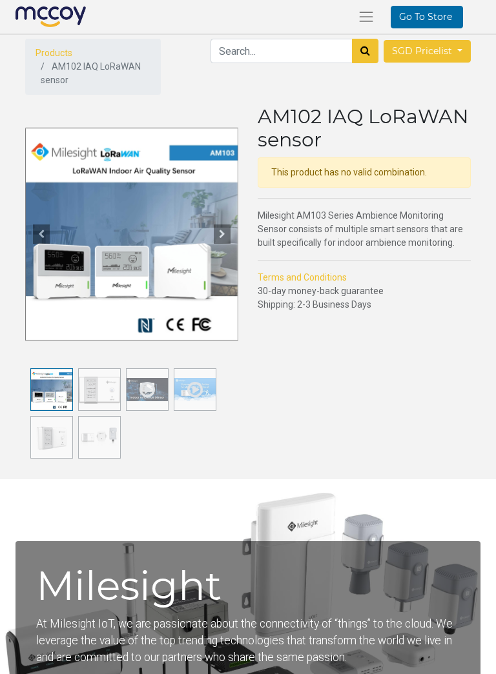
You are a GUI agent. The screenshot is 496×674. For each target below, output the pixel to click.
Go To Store (427, 17)
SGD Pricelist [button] (423, 51)
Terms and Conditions (302, 277)
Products (54, 53)
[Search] (365, 51)
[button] (41, 234)
